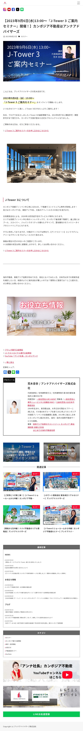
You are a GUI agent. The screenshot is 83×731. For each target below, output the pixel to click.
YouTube (8, 654)
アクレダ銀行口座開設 (14, 349)
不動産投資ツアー (11, 651)
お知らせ (8, 647)
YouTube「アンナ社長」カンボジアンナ (21, 356)
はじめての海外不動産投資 (44, 430)
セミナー (24, 36)
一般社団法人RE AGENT (46, 399)
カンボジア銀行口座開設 (13, 641)
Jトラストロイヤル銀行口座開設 (18, 353)
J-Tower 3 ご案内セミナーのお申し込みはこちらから (27, 130)
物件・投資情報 (10, 644)
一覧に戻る (9, 362)
